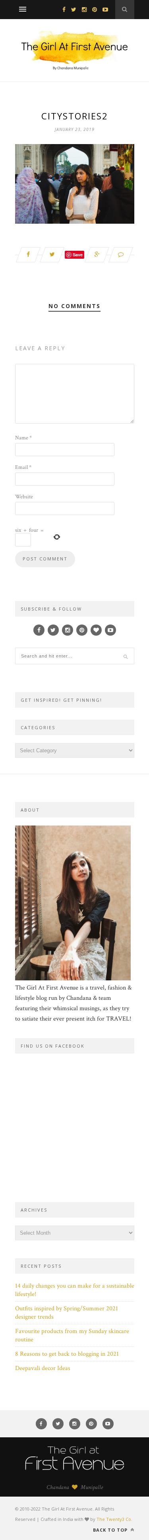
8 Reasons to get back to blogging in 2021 (67, 1354)
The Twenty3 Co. (114, 1519)
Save (78, 255)
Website (24, 496)
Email (23, 467)
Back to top (111, 1530)
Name (23, 437)
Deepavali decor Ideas (42, 1368)
